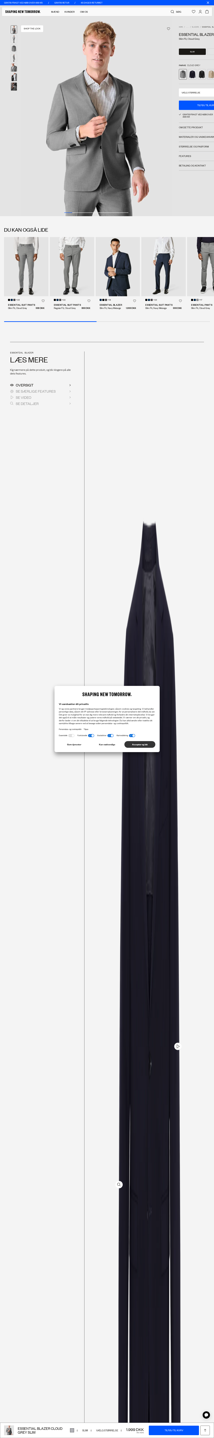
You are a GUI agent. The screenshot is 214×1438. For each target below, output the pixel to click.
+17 (200, 300)
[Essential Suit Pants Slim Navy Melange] (163, 266)
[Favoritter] (193, 11)
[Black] (9, 300)
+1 (14, 86)
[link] (178, 1046)
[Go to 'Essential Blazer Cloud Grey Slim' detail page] (183, 74)
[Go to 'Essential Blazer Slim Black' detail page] (202, 74)
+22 (64, 300)
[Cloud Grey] (74, 1430)
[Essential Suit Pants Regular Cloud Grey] (72, 266)
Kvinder (70, 11)
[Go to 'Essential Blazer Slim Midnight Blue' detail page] (192, 74)
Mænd (55, 11)
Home (181, 27)
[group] (96, 116)
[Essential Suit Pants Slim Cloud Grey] (26, 266)
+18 (109, 300)
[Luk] (208, 3)
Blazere (195, 27)
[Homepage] (22, 11)
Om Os (84, 11)
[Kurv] (207, 11)
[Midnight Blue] (12, 300)
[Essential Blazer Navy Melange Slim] (118, 266)
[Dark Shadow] (14, 300)
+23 (18, 300)
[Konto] (200, 11)
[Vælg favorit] (168, 28)
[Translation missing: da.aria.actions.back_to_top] (205, 1430)
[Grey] (197, 300)
